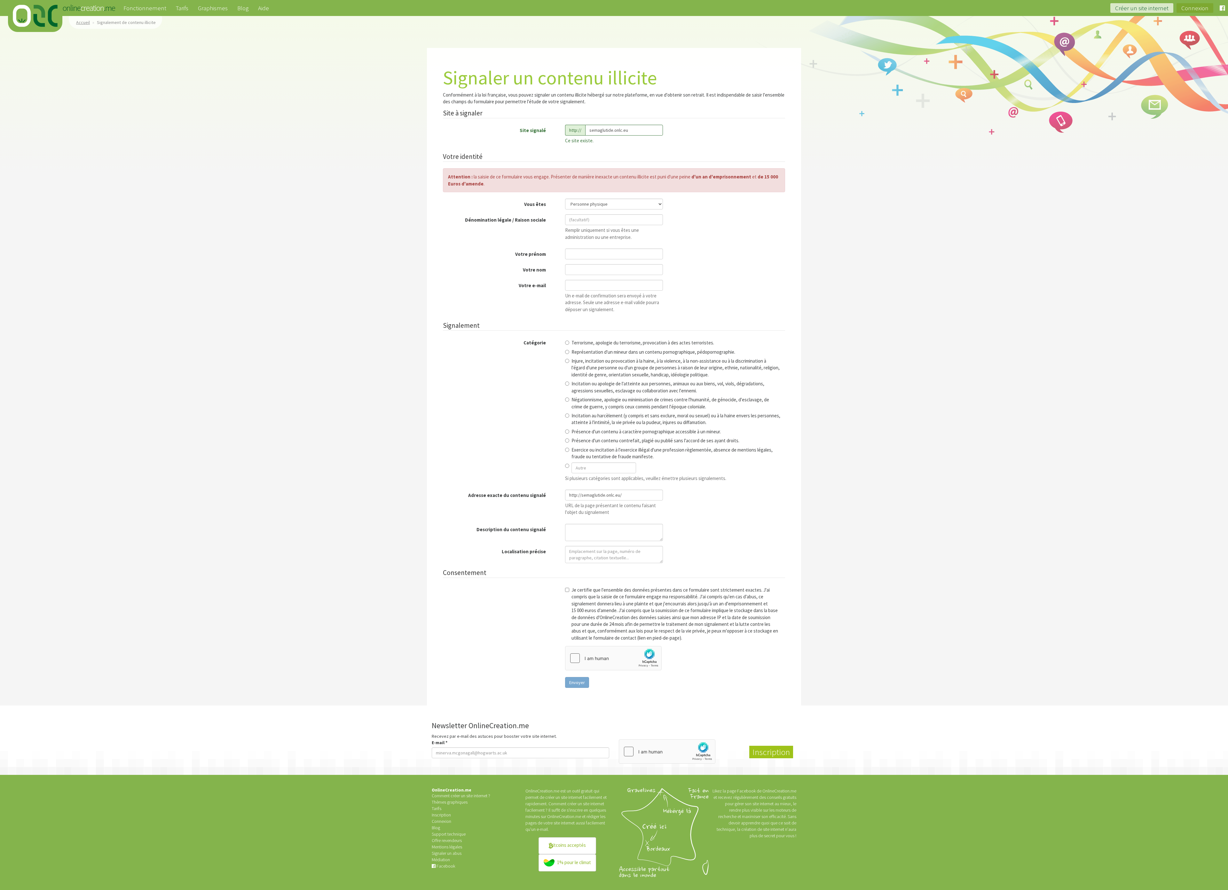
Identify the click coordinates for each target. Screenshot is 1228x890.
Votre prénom (530, 254)
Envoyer (577, 682)
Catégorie (534, 343)
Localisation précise (524, 551)
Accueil (83, 22)
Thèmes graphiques (450, 802)
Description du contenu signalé (511, 529)
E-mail (439, 742)
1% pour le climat (573, 862)
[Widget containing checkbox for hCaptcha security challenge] (613, 658)
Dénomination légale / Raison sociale (505, 220)
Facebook (445, 866)
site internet (564, 823)
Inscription (441, 815)
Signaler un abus (446, 853)
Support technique (449, 834)
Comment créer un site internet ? (461, 796)
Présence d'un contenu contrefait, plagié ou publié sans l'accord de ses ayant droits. (655, 440)
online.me (35, 16)
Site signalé (533, 130)
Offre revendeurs (447, 840)
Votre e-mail (532, 285)
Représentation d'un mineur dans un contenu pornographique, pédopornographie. (653, 352)
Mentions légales (447, 847)
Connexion (1194, 8)
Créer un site (1142, 8)
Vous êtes (535, 204)
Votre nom (534, 270)
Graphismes (213, 8)
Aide (263, 8)
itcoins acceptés (569, 845)
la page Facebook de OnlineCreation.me (759, 791)
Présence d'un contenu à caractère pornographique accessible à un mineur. (646, 432)
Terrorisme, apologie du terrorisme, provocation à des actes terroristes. (642, 343)
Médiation (441, 859)
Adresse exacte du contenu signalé (507, 495)
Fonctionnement (144, 8)
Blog (242, 8)
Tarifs (182, 8)
